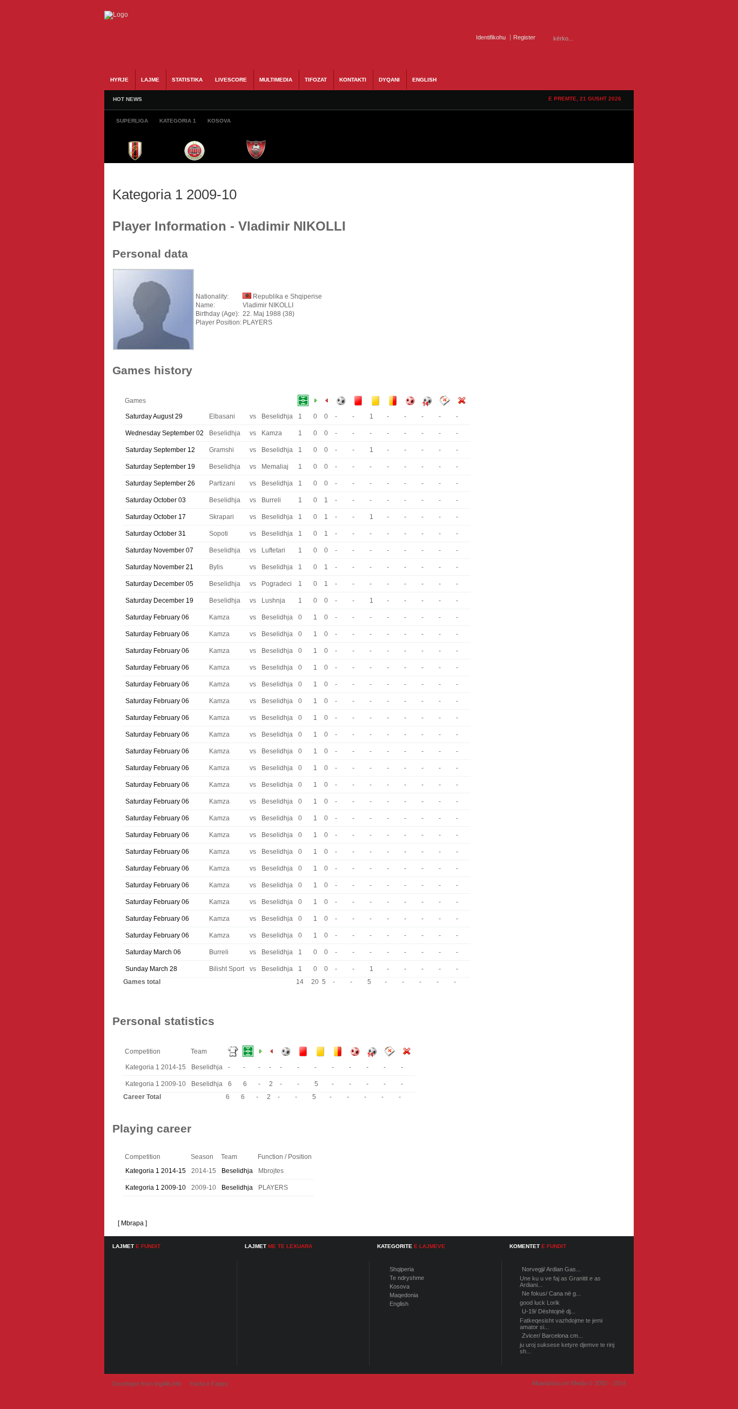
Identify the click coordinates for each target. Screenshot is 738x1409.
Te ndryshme (407, 1278)
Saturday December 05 (159, 584)
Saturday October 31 (155, 533)
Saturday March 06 (153, 952)
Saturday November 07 (159, 550)
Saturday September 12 (160, 450)
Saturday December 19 (159, 600)
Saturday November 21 (159, 567)
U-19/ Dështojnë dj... (548, 1311)
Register (524, 37)
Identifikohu (491, 37)
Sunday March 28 (151, 969)
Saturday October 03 (155, 500)
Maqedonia (404, 1295)
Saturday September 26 (160, 483)
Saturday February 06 (157, 617)
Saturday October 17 (155, 517)
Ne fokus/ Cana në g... (551, 1293)
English (399, 1303)
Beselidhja (237, 1171)
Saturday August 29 (154, 416)
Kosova (400, 1286)
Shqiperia (402, 1269)
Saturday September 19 (160, 466)
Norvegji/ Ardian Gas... (551, 1269)
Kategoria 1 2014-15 (155, 1171)
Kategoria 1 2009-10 (155, 1187)
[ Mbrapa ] (132, 1223)
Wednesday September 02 (164, 433)
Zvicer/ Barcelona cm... (552, 1335)
